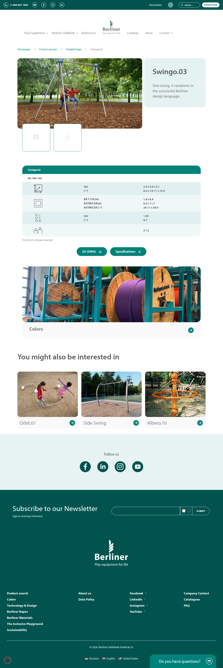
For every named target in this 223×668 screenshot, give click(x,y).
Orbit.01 (28, 423)
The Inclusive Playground (25, 624)
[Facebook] (43, 4)
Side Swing (94, 423)
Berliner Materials (20, 618)
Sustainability (17, 630)
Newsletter (155, 5)
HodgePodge (74, 49)
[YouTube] (34, 4)
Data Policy (86, 599)
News (149, 33)
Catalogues (192, 599)
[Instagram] (52, 4)
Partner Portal (210, 4)
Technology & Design (22, 605)
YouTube (136, 612)
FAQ (187, 605)
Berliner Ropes (17, 612)
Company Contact (196, 593)
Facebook (136, 593)
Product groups (48, 49)
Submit (201, 511)
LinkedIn (136, 599)
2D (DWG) (89, 251)
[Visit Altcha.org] (189, 511)
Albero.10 (157, 423)
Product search (17, 593)
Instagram (137, 605)
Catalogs (133, 33)
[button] (7, 660)
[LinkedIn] (61, 4)
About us (84, 593)
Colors (36, 329)
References (89, 33)
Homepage (23, 49)
